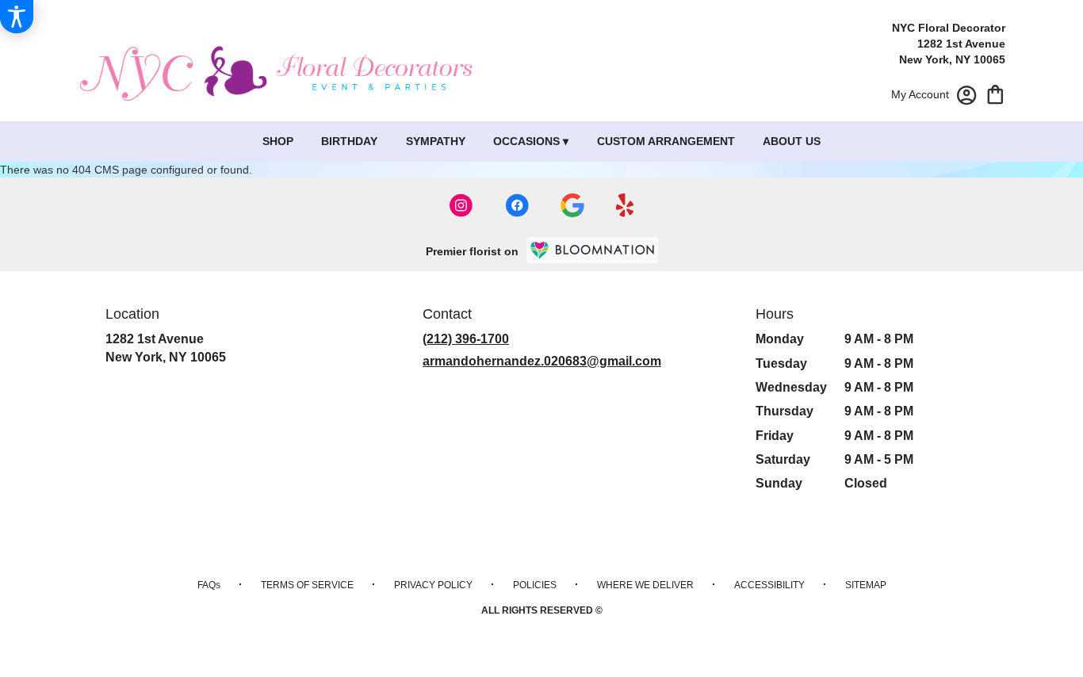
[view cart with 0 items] (995, 93)
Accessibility (769, 585)
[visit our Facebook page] (517, 205)
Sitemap (865, 585)
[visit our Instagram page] (461, 205)
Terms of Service (307, 585)
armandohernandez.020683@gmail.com (542, 361)
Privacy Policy (433, 585)
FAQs (208, 585)
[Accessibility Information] (16, 16)
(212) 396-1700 (466, 339)
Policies (535, 585)
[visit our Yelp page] (625, 205)
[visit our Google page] (572, 205)
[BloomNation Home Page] (592, 250)
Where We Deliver (645, 585)
